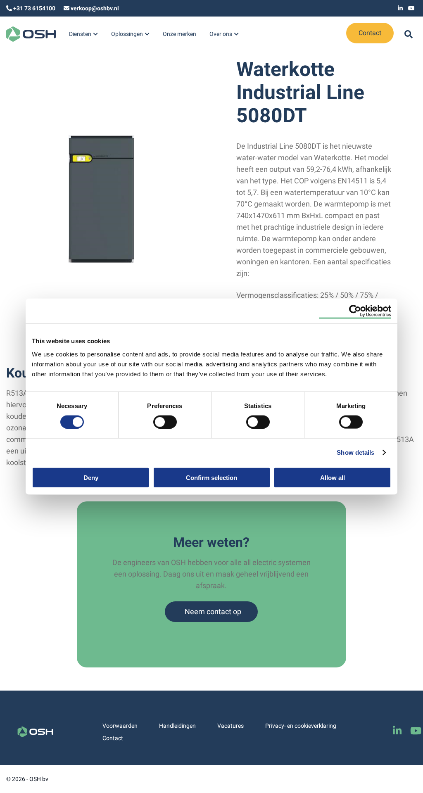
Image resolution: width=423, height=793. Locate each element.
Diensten (80, 34)
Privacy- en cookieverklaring (300, 725)
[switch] (165, 421)
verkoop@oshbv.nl (95, 8)
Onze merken (179, 34)
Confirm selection (211, 477)
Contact (370, 33)
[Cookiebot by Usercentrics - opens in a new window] (355, 311)
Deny (90, 477)
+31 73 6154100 (34, 8)
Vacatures (230, 725)
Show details (355, 452)
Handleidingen (177, 725)
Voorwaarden (120, 725)
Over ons (220, 34)
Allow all (332, 477)
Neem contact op (213, 611)
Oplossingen (127, 34)
